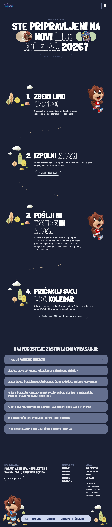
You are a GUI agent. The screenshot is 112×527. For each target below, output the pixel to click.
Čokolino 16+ (67, 481)
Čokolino (79, 518)
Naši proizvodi (92, 468)
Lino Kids (51, 518)
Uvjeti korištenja (92, 486)
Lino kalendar (92, 471)
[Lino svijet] (26, 519)
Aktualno (90, 478)
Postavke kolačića (93, 495)
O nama (88, 475)
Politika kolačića (92, 492)
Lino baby (36, 518)
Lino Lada (65, 518)
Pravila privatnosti (93, 489)
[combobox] (56, 56)
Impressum (90, 483)
